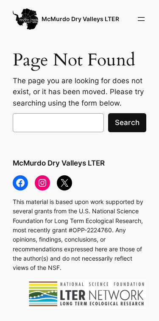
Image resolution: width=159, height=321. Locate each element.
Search (127, 122)
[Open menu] (141, 19)
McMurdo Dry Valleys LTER (80, 18)
